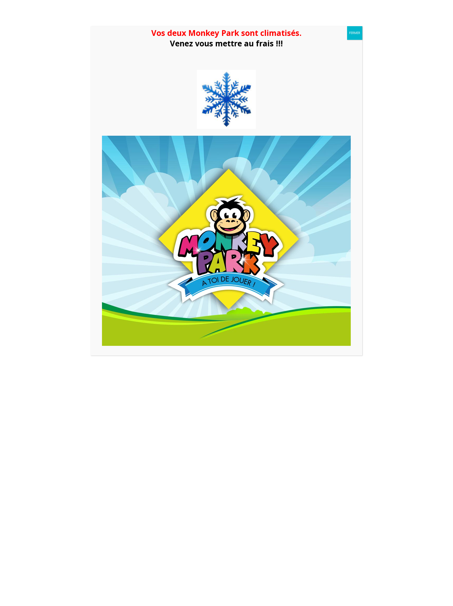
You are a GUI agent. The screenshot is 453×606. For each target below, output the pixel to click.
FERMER (354, 33)
